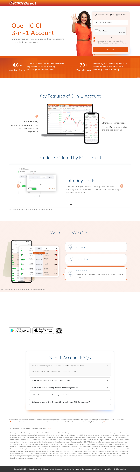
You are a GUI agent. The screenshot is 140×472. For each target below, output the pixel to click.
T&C (117, 38)
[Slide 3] (74, 204)
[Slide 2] (70, 204)
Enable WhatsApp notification (108, 38)
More (98, 45)
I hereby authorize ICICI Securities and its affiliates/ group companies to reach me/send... (112, 43)
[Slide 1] (66, 204)
